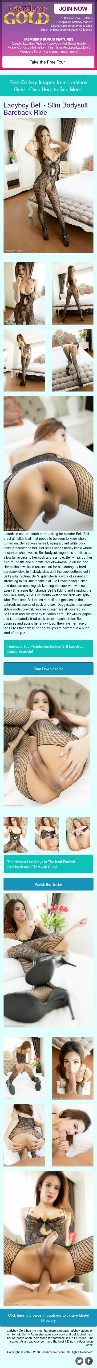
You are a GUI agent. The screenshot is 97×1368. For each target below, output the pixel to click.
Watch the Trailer (48, 884)
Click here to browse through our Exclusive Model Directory (48, 1317)
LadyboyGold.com (53, 1352)
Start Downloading (49, 668)
